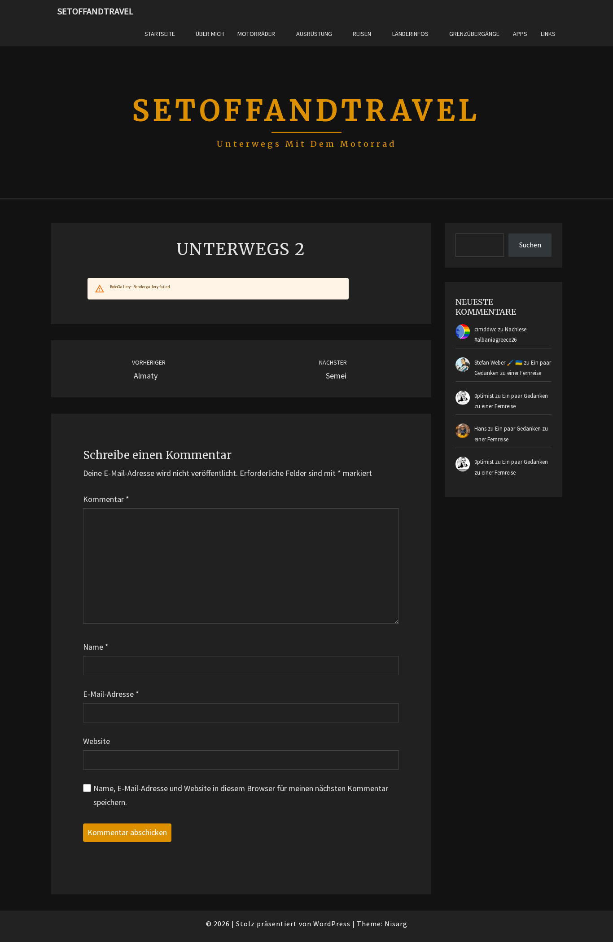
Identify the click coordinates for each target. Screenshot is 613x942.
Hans (480, 428)
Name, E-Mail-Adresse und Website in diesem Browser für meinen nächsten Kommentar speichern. (240, 795)
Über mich (210, 34)
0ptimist (484, 396)
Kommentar (106, 499)
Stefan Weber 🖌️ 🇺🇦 (498, 362)
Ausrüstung (314, 34)
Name (96, 647)
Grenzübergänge (474, 34)
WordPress (331, 923)
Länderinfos (410, 34)
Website (96, 741)
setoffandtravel (95, 11)
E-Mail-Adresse (111, 694)
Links (548, 34)
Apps (520, 34)
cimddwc (485, 329)
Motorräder (256, 34)
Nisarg (396, 923)
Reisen (362, 34)
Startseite (159, 34)
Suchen (530, 244)
